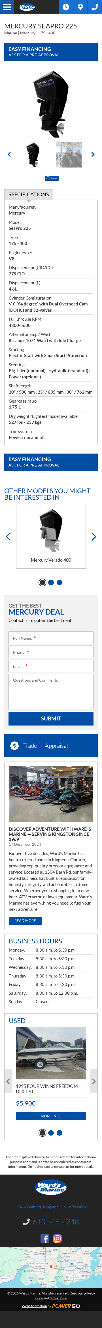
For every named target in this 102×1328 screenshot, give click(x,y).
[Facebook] (45, 1238)
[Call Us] (95, 7)
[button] (9, 154)
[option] (51, 104)
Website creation (34, 1306)
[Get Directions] (80, 7)
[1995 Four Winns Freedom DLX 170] (51, 1053)
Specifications (28, 194)
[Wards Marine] (36, 7)
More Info (51, 1116)
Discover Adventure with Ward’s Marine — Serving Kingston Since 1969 (50, 834)
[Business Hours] (66, 7)
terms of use (58, 1298)
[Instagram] (57, 1238)
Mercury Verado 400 (51, 560)
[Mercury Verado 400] (51, 530)
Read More (25, 921)
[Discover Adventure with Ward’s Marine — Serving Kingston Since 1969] (51, 794)
